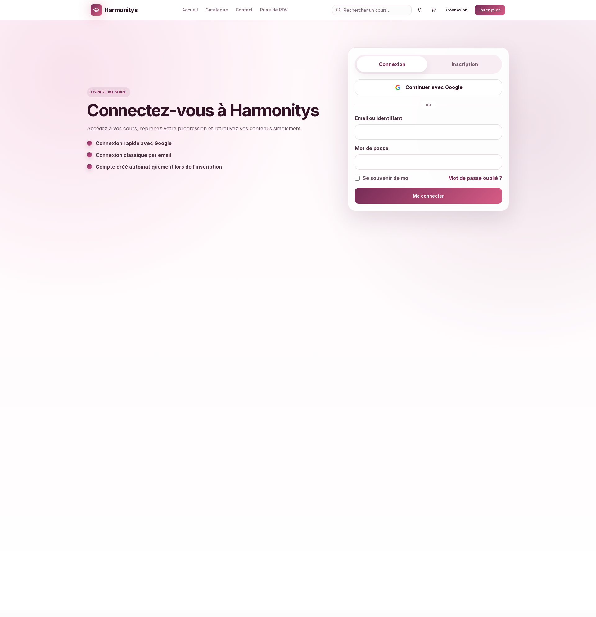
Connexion (456, 9)
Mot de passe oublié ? (475, 178)
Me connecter (428, 195)
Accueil (190, 9)
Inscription (490, 9)
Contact (244, 9)
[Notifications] (419, 10)
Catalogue (216, 9)
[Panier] (433, 10)
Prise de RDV (274, 9)
